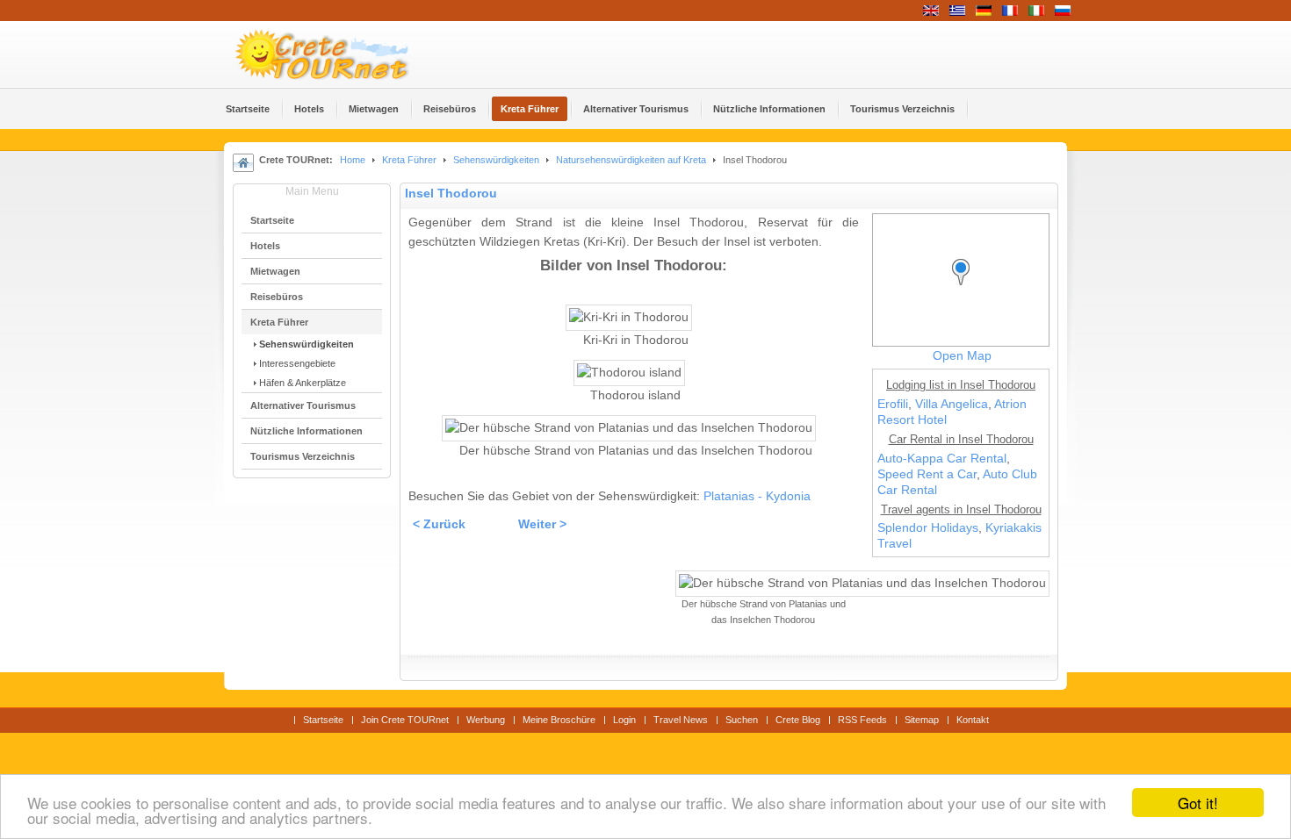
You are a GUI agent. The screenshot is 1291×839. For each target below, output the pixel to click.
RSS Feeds (862, 719)
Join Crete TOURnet (405, 719)
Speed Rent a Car (927, 474)
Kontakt (972, 719)
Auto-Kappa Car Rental (941, 458)
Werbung (485, 719)
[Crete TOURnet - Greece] (342, 54)
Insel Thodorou (451, 193)
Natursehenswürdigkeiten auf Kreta (631, 159)
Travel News (680, 719)
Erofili (892, 404)
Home (352, 159)
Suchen (741, 719)
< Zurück (439, 524)
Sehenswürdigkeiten (496, 159)
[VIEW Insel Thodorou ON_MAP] (965, 288)
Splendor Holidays (927, 527)
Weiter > (542, 524)
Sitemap (922, 719)
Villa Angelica (951, 404)
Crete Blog (797, 719)
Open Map (962, 355)
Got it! (1198, 803)
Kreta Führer (409, 159)
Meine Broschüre (559, 719)
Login (624, 719)
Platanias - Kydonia (757, 496)
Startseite (323, 719)
